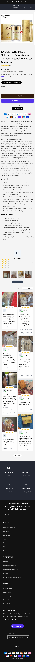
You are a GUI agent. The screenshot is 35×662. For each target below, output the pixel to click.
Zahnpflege (6, 535)
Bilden (5, 547)
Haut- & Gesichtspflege (9, 527)
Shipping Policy (7, 588)
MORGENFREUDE (19, 658)
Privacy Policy (7, 596)
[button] (3, 7)
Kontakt (5, 573)
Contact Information (9, 604)
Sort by (19, 288)
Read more (5, 407)
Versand (8, 71)
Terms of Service (7, 600)
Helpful (5, 327)
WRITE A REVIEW (17, 282)
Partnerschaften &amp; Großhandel (13, 577)
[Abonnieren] (30, 514)
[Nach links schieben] (14, 48)
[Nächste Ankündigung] (32, 2)
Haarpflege (6, 531)
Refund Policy (7, 592)
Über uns (5, 561)
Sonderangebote (8, 551)
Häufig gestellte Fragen (9, 565)
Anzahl (3, 86)
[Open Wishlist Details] (27, 7)
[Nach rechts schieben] (21, 48)
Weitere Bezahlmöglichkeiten (18, 105)
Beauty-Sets (6, 543)
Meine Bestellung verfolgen (10, 569)
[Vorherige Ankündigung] (3, 2)
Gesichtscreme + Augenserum (11, 82)
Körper (5, 539)
